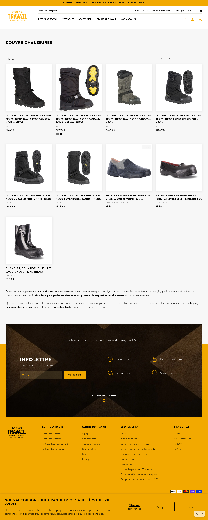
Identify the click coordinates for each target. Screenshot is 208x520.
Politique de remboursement (55, 443)
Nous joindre (141, 10)
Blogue (85, 454)
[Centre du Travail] (18, 17)
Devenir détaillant (161, 10)
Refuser (189, 507)
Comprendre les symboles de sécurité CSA (140, 479)
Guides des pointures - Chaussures (137, 469)
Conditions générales (51, 438)
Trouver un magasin (47, 10)
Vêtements (68, 19)
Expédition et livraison (131, 438)
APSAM (178, 443)
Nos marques (128, 19)
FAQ (123, 433)
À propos (86, 433)
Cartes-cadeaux (128, 459)
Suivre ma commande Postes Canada (138, 449)
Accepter (161, 507)
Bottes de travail (48, 19)
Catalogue (179, 10)
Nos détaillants (89, 438)
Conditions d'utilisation (52, 433)
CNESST (178, 433)
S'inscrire (74, 375)
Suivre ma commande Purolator (135, 443)
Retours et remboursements (134, 454)
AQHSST (178, 449)
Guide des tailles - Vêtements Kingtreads (139, 474)
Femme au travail (106, 19)
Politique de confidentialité (54, 449)
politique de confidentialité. (89, 514)
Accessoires (85, 19)
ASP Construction (182, 438)
